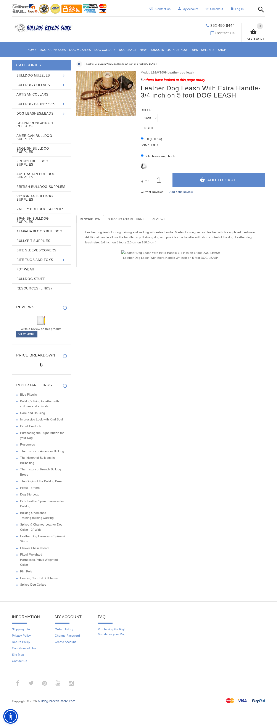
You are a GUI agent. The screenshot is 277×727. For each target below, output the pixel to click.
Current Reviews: (152, 191)
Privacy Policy (21, 635)
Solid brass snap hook (160, 156)
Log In (239, 9)
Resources (27, 444)
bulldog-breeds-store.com (57, 701)
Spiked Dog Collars (33, 584)
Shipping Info (21, 629)
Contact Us (225, 33)
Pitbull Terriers (30, 487)
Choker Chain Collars (34, 548)
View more (26, 334)
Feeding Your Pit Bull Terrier (39, 578)
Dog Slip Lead (29, 494)
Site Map (18, 654)
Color (146, 110)
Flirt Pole (26, 571)
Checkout (216, 9)
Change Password (67, 635)
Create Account (65, 642)
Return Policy (21, 642)
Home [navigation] (79, 64)
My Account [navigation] (190, 9)
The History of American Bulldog (42, 451)
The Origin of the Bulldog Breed (41, 481)
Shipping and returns (126, 219)
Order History (64, 629)
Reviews (158, 219)
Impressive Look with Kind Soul (41, 419)
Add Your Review (181, 191)
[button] (259, 10)
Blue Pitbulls (28, 394)
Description (90, 219)
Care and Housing (32, 413)
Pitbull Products (30, 426)
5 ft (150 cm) (153, 139)
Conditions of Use (24, 648)
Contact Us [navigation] (163, 9)
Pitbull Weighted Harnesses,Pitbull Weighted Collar (39, 559)
